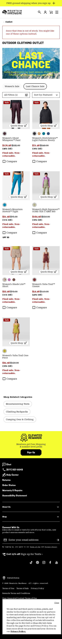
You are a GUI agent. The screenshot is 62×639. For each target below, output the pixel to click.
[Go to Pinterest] (37, 564)
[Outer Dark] (48, 134)
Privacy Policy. (18, 631)
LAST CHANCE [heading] (31, 60)
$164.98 (36, 216)
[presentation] (39, 12)
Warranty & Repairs (12, 490)
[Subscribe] (58, 540)
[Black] (46, 114)
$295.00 (16, 145)
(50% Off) (37, 295)
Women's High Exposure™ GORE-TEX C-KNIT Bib (46, 210)
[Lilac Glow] (9, 280)
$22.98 (6, 291)
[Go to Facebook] (50, 564)
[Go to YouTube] (56, 564)
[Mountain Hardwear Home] (12, 12)
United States (13, 578)
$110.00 (44, 291)
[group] (31, 445)
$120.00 (14, 362)
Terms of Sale (22, 588)
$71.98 (36, 145)
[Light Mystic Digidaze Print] (16, 260)
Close (56, 603)
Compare (11, 161)
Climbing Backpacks (17, 412)
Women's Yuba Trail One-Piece (15, 356)
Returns (6, 480)
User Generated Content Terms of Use (19, 598)
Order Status (9, 485)
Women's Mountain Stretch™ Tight (12, 210)
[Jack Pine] (44, 134)
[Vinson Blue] (16, 185)
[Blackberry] (16, 114)
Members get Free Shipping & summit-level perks (31, 445)
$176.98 (7, 145)
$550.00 (45, 216)
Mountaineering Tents (17, 404)
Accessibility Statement (14, 495)
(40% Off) (7, 149)
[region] (31, 616)
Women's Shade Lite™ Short (13, 285)
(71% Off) (7, 220)
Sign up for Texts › (22, 554)
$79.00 (13, 291)
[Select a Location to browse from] (4, 578)
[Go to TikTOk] (31, 564)
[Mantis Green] (46, 185)
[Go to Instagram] (44, 564)
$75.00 (13, 216)
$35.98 (6, 362)
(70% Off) (37, 149)
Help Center (12, 474)
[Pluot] (46, 260)
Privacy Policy (51, 547)
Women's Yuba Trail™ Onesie (43, 285)
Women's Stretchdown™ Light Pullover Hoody (45, 139)
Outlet (8, 22)
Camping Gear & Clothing (20, 419)
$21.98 (6, 216)
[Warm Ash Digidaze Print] (14, 280)
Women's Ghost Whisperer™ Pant (11, 139)
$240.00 (44, 145)
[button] (57, 12)
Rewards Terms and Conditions (16, 593)
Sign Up (31, 452)
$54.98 (36, 291)
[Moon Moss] (16, 331)
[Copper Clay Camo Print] (39, 134)
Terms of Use (35, 547)
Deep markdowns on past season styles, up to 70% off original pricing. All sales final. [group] (31, 73)
